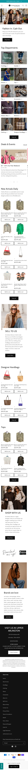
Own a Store (6, 720)
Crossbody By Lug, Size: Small (20, 260)
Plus (2, 99)
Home (4, 678)
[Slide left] (10, 182)
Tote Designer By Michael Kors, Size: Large (20, 385)
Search (4, 717)
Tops (15, 82)
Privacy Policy (6, 711)
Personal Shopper (7, 724)
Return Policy (6, 704)
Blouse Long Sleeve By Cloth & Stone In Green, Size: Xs (7, 213)
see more (8, 617)
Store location (14, 652)
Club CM (5, 727)
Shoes (4, 691)
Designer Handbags (19, 132)
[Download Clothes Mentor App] (14, 556)
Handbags (4, 66)
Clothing (3, 132)
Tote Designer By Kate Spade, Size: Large (7, 409)
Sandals (16, 66)
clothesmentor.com (7, 734)
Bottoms (16, 115)
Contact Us (5, 707)
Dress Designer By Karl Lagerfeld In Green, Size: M (19, 237)
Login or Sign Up (14, 766)
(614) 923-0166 (14, 641)
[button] (1, 5)
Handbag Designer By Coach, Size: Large (7, 261)
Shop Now (7, 39)
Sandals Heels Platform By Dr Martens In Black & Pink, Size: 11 (20, 285)
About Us (5, 698)
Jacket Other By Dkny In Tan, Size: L (7, 237)
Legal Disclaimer (6, 730)
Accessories (17, 99)
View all (14, 137)
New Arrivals (6, 681)
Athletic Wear (5, 115)
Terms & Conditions (7, 714)
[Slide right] (17, 182)
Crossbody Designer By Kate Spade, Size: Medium (20, 409)
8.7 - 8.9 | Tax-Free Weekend (10, 166)
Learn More (10, 355)
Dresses (3, 82)
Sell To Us (5, 701)
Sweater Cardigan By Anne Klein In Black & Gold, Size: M (20, 469)
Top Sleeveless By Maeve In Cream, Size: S (6, 285)
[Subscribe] (23, 743)
